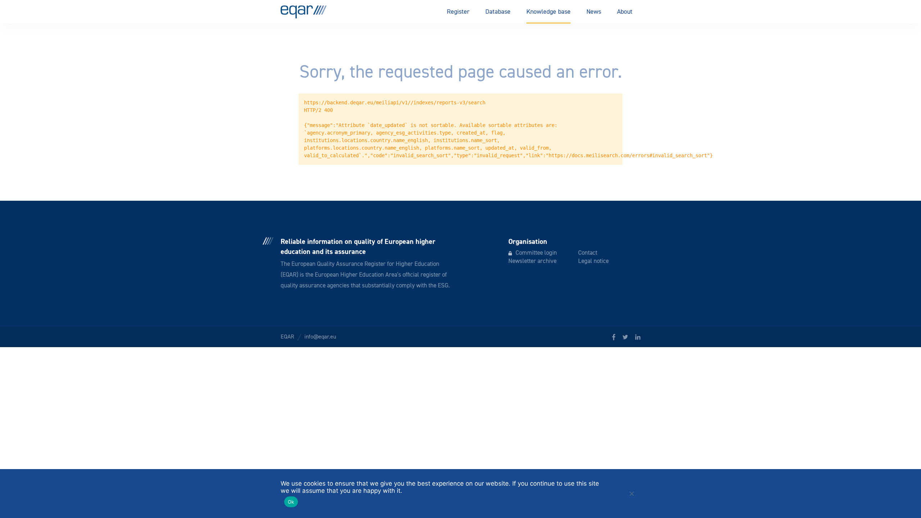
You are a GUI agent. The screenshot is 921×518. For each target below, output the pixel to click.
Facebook (613, 337)
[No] (631, 493)
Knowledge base (548, 12)
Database (498, 12)
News (593, 12)
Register (458, 12)
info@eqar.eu (320, 337)
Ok (291, 502)
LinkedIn (637, 337)
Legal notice (593, 261)
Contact (587, 253)
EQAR (304, 11)
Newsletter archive (532, 261)
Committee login (536, 253)
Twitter (625, 337)
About (624, 12)
